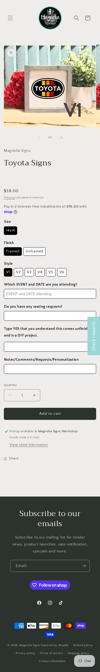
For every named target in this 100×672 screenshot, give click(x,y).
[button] (10, 18)
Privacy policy (25, 653)
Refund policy (83, 645)
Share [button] (14, 458)
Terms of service (51, 653)
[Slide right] (61, 137)
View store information (28, 445)
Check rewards (93, 336)
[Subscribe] (83, 566)
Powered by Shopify (55, 645)
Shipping (9, 197)
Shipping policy (78, 653)
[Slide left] (38, 137)
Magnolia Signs (29, 645)
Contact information (52, 661)
